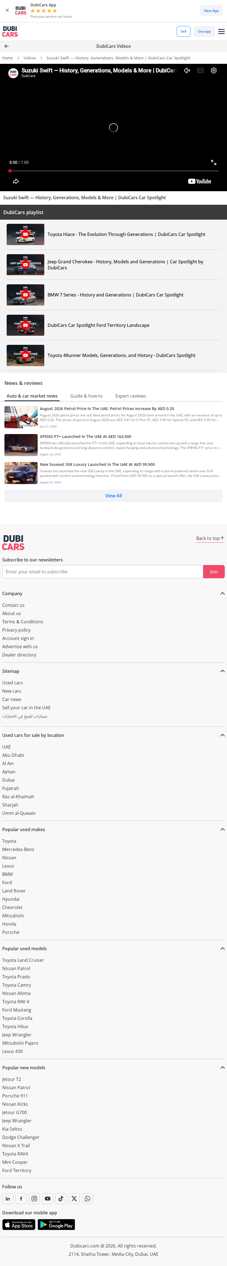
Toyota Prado (16, 977)
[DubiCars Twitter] (74, 1198)
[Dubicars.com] (13, 542)
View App (211, 10)
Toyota (9, 841)
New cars (11, 691)
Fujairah (10, 788)
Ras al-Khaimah (18, 797)
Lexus (8, 866)
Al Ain (8, 763)
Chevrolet (12, 907)
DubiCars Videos (113, 46)
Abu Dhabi (13, 755)
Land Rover (14, 891)
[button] (7, 10)
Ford (7, 882)
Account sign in (18, 638)
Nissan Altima (16, 993)
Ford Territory (16, 1170)
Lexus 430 (12, 1051)
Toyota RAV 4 (15, 1002)
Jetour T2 (11, 1079)
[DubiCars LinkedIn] (8, 1198)
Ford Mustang (16, 1010)
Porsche (10, 932)
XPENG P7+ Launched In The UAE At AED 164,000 (85, 436)
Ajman (9, 772)
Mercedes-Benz (18, 849)
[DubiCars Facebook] (21, 1198)
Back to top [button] (208, 538)
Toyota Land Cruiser (23, 960)
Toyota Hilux (15, 1026)
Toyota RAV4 (15, 1154)
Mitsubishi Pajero (20, 1043)
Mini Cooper (15, 1162)
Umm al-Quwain (19, 813)
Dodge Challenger (21, 1137)
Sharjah (10, 805)
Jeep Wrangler (17, 1035)
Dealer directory (19, 655)
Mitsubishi (13, 916)
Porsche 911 (15, 1096)
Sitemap (10, 671)
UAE (6, 747)
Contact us (13, 605)
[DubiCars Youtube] (47, 1198)
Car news (11, 699)
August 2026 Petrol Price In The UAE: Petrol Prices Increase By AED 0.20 (107, 408)
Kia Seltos (12, 1129)
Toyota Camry (16, 985)
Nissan (9, 858)
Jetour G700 (14, 1112)
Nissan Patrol (16, 968)
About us (11, 613)
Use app (204, 31)
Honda (9, 924)
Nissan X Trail (16, 1145)
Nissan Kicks (15, 1104)
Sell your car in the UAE (26, 708)
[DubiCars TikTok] (61, 1198)
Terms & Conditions (22, 622)
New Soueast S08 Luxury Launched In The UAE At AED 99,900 (97, 464)
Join (214, 572)
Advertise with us (20, 646)
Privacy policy (16, 630)
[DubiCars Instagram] (34, 1198)
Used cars (12, 683)
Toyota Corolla (17, 1018)
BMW (7, 874)
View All (113, 496)
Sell (183, 31)
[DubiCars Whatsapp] (87, 1198)
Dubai (8, 780)
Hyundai (11, 899)
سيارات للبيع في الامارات (24, 717)
